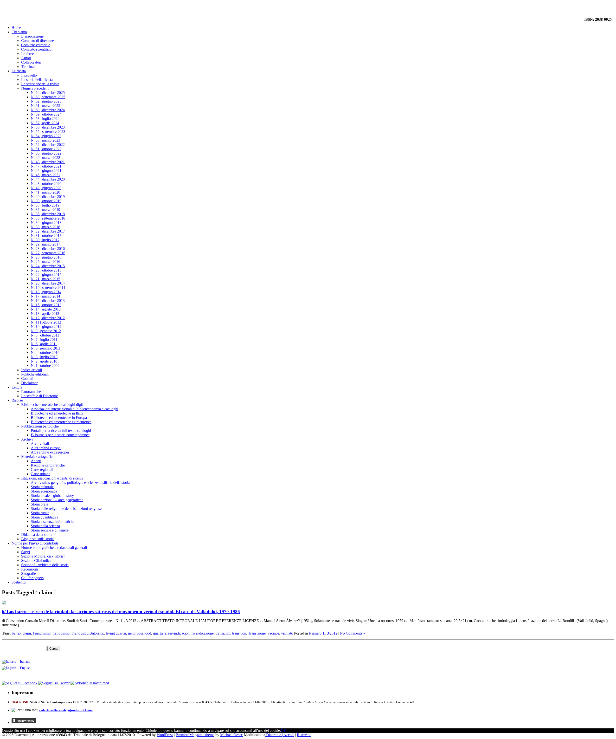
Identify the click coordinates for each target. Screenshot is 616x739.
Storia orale (39, 504)
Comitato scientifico (36, 49)
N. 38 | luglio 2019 (45, 205)
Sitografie (28, 573)
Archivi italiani (42, 443)
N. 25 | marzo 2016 (45, 261)
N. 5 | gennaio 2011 (46, 348)
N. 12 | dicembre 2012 (48, 318)
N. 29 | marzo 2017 (45, 244)
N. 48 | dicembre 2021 (48, 162)
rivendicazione (203, 633)
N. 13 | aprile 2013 (45, 313)
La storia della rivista (37, 80)
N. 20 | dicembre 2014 (48, 283)
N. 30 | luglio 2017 (45, 240)
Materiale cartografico (37, 456)
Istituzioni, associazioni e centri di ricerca (52, 478)
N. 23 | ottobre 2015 (46, 270)
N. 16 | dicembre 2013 (48, 300)
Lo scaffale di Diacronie (39, 396)
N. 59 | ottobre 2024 (46, 114)
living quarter (116, 633)
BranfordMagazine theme (195, 735)
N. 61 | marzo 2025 (45, 106)
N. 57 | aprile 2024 (45, 123)
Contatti (27, 378)
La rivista (19, 71)
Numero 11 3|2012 (323, 633)
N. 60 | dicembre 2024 (48, 110)
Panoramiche (31, 391)
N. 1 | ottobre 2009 (45, 365)
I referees (28, 54)
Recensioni (29, 569)
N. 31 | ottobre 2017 (46, 235)
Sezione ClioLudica (36, 560)
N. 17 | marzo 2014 (45, 296)
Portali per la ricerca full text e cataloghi (61, 430)
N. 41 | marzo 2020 (45, 192)
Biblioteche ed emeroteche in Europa (59, 417)
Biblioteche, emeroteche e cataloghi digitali (53, 404)
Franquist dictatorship (87, 633)
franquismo (61, 633)
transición (223, 633)
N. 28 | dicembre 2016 (48, 248)
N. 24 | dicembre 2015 (48, 266)
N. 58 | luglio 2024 (45, 119)
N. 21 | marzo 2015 (45, 279)
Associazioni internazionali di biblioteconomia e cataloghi (74, 409)
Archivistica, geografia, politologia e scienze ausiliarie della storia (80, 482)
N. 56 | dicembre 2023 (48, 127)
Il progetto (29, 75)
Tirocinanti (29, 67)
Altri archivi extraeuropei (50, 452)
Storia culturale (42, 487)
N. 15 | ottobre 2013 (46, 305)
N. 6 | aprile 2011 (44, 344)
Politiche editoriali (35, 374)
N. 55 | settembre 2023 (48, 132)
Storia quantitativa (44, 517)
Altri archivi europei (46, 448)
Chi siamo (19, 32)
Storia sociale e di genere (50, 530)
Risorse (17, 400)
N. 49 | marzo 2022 (45, 158)
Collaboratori (31, 62)
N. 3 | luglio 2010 (44, 357)
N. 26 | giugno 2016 (46, 257)
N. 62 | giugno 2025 (46, 101)
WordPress (165, 735)
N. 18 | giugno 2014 (46, 292)
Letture (17, 387)
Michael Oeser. (231, 735)
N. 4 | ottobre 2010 (45, 352)
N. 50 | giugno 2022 (46, 153)
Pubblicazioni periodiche (40, 426)
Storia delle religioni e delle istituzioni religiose (66, 508)
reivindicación (179, 633)
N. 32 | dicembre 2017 (48, 231)
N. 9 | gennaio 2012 (46, 331)
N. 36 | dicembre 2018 (48, 214)
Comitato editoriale (35, 45)
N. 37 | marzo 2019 (45, 209)
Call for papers (32, 578)
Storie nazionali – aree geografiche (57, 500)
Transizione (257, 633)
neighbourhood (139, 633)
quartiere (159, 633)
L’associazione (32, 36)
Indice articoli (31, 370)
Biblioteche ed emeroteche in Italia (57, 413)
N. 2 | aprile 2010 (44, 361)
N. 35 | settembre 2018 (48, 218)
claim (27, 633)
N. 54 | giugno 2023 (46, 136)
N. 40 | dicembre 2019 (48, 196)
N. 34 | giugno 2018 (46, 222)
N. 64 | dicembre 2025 (48, 93)
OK (284, 730)
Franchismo (42, 633)
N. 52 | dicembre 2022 (48, 145)
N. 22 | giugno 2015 (46, 274)
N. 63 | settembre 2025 (48, 97)
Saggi (25, 552)
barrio (16, 633)
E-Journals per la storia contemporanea (60, 435)
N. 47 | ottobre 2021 (46, 166)
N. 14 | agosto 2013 (46, 309)
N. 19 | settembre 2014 (48, 287)
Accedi (288, 735)
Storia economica (44, 491)
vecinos (273, 633)
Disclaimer (29, 383)
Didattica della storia (36, 534)
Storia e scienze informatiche (52, 521)
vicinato (287, 633)
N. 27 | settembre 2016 (48, 253)
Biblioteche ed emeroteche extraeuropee (61, 422)
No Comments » (352, 633)
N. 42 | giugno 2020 (46, 188)
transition (239, 633)
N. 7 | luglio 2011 (44, 339)
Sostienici (19, 582)
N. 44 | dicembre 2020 (48, 179)
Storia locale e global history (52, 495)
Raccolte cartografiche (48, 465)
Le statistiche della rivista (40, 84)
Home (16, 28)
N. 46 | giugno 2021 (46, 171)
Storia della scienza (45, 526)
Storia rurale (40, 513)
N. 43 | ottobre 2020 (46, 184)
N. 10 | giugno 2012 (46, 326)
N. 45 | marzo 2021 (45, 175)
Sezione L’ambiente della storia (45, 565)
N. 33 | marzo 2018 (45, 227)
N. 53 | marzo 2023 (45, 140)
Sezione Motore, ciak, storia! (43, 556)
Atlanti (36, 461)
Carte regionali (42, 469)
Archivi (27, 439)
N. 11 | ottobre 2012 (46, 322)
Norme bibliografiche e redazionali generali (54, 547)
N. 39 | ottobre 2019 (46, 201)
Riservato (304, 735)
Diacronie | (274, 735)
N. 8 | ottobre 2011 (45, 335)
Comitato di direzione (37, 41)
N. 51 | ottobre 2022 (46, 149)
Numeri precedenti (35, 88)
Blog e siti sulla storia (37, 539)
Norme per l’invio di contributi (35, 543)
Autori (26, 58)
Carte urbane (40, 474)
